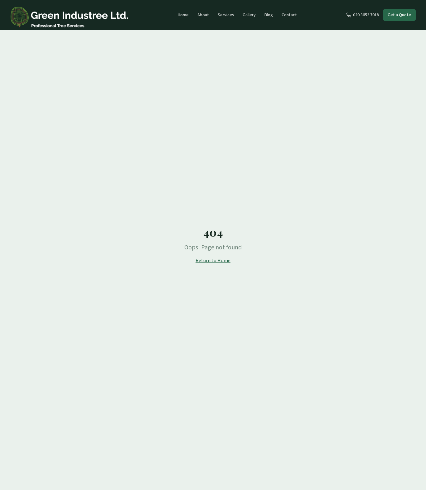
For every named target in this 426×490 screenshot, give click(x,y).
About (203, 15)
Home (183, 15)
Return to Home (213, 260)
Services (226, 15)
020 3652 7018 (366, 15)
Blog (268, 15)
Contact (289, 15)
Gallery (249, 15)
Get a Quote (399, 15)
